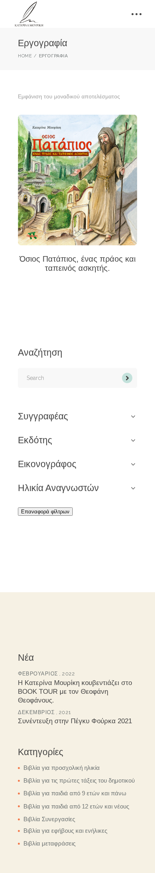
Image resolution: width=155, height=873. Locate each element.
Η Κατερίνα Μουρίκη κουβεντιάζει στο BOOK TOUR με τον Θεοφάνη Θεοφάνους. (75, 691)
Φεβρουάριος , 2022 (46, 674)
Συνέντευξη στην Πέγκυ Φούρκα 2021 (75, 721)
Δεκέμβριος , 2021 (44, 712)
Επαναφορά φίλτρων (45, 512)
